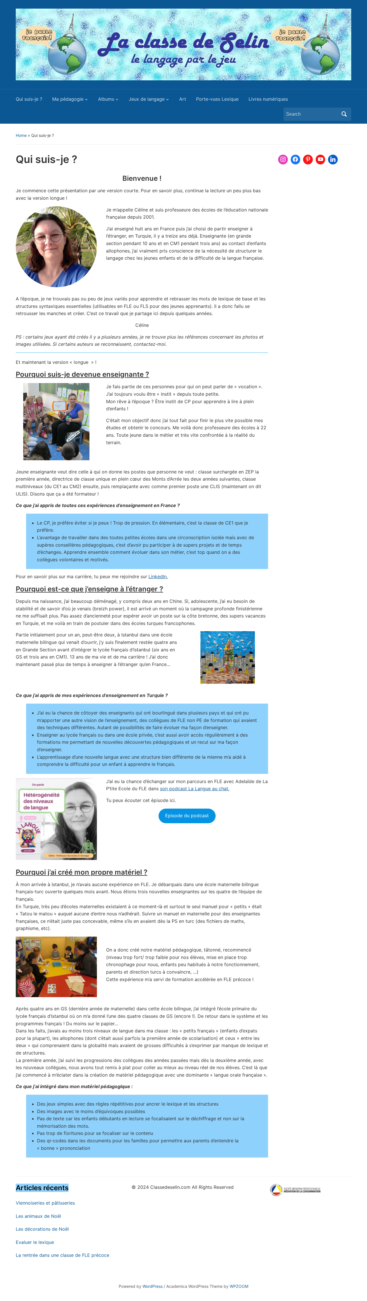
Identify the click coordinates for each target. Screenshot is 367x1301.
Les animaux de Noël (38, 1216)
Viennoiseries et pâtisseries (45, 1203)
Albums (106, 99)
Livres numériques (268, 99)
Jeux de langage (147, 99)
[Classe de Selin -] (183, 44)
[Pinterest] (308, 159)
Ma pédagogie (67, 99)
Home (21, 135)
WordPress (152, 1286)
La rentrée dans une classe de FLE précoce (62, 1255)
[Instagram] (283, 159)
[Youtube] (320, 159)
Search (344, 114)
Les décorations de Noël (42, 1229)
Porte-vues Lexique (217, 99)
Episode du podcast (187, 815)
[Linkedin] (333, 159)
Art (182, 99)
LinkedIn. (158, 576)
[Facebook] (295, 159)
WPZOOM (239, 1286)
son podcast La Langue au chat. (194, 788)
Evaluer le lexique (35, 1242)
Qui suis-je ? (29, 99)
